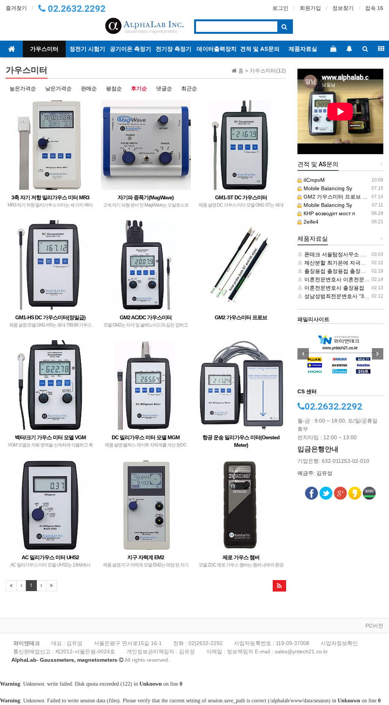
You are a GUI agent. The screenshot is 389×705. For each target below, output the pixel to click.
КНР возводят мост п (328, 213)
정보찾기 (343, 8)
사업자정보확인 (339, 643)
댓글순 (164, 88)
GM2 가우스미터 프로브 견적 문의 (343, 197)
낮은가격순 (58, 88)
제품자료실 (303, 49)
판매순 (89, 88)
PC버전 (374, 626)
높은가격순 (22, 88)
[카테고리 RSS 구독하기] (279, 585)
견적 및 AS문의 (260, 49)
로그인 (280, 8)
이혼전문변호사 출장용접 (333, 288)
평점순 (114, 88)
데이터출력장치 (217, 49)
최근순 (189, 88)
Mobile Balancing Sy (327, 188)
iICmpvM (313, 180)
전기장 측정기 (173, 49)
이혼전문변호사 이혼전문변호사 (341, 279)
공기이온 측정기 (130, 49)
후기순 (139, 88)
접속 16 (374, 8)
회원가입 (310, 8)
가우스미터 (44, 49)
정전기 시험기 (87, 49)
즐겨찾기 (16, 8)
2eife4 (310, 222)
